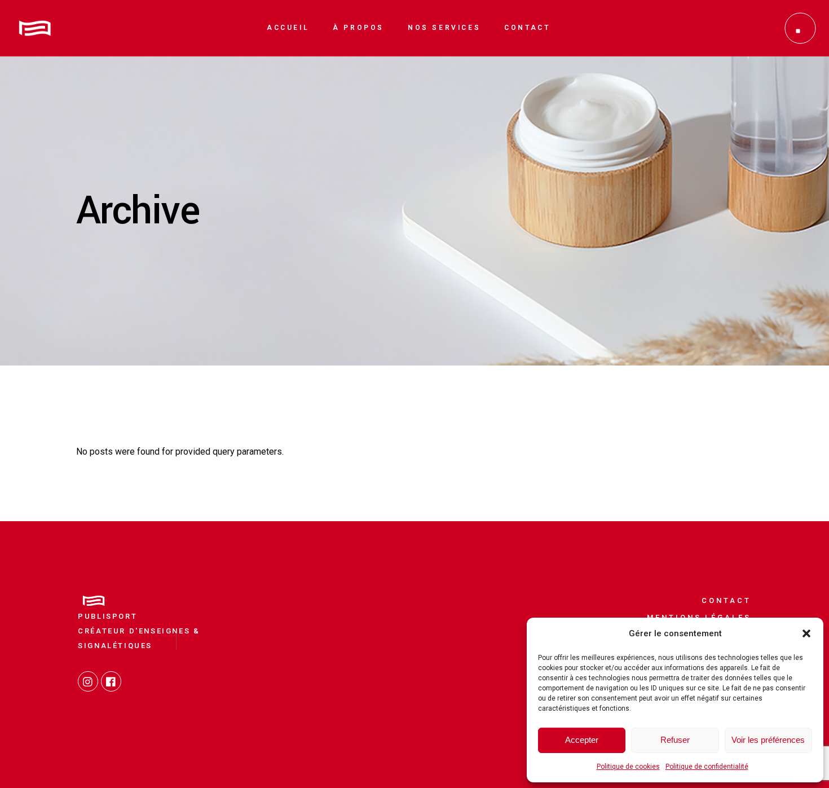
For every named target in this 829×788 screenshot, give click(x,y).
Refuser (675, 740)
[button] (806, 633)
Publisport (107, 616)
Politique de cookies (628, 767)
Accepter (581, 740)
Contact (726, 600)
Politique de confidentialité (706, 767)
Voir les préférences (768, 740)
